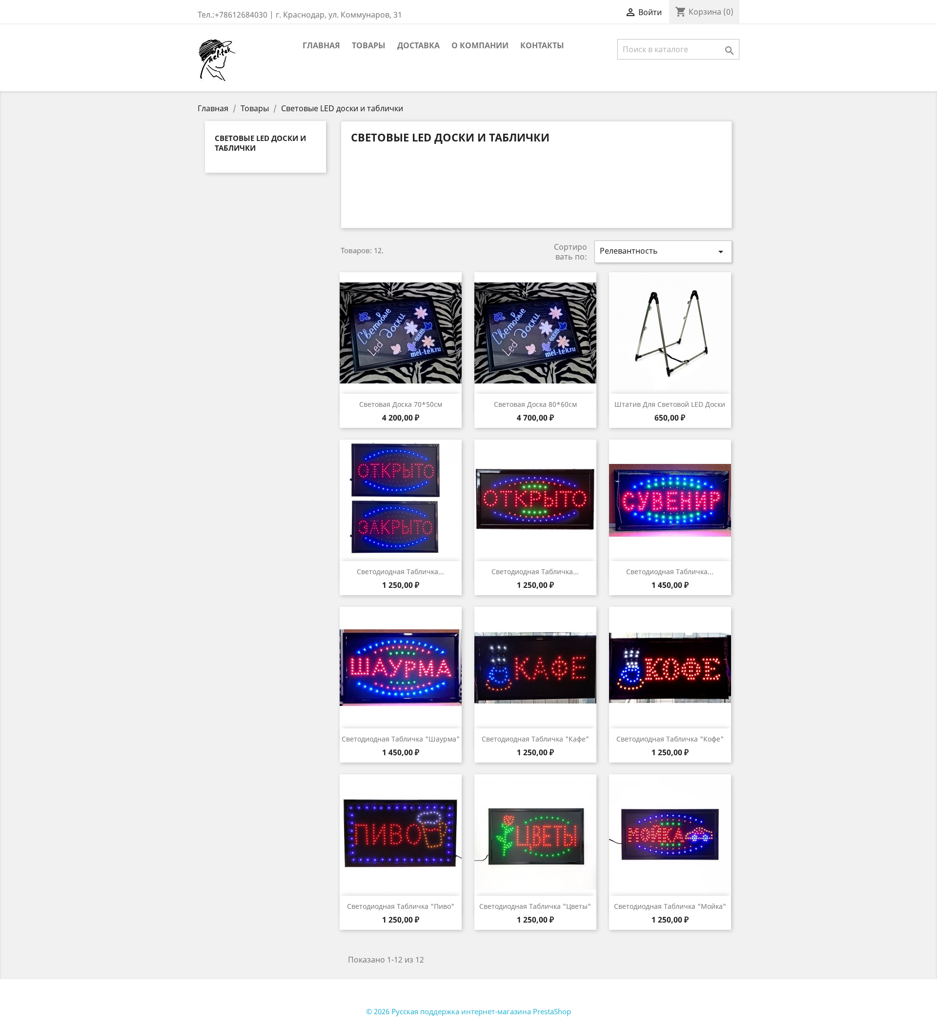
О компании (480, 45)
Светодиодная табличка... (400, 571)
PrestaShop (552, 1011)
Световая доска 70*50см (400, 404)
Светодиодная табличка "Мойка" (670, 906)
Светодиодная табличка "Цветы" (535, 906)
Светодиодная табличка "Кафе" (535, 738)
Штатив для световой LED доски (669, 404)
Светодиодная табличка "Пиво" (400, 906)
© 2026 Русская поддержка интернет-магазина (449, 1011)
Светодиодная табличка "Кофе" (670, 738)
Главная (321, 45)
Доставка (418, 45)
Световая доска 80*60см (535, 404)
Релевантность (663, 251)
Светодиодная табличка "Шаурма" (401, 738)
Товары (369, 45)
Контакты (542, 45)
